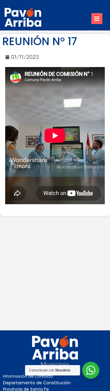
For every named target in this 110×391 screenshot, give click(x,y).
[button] (96, 18)
